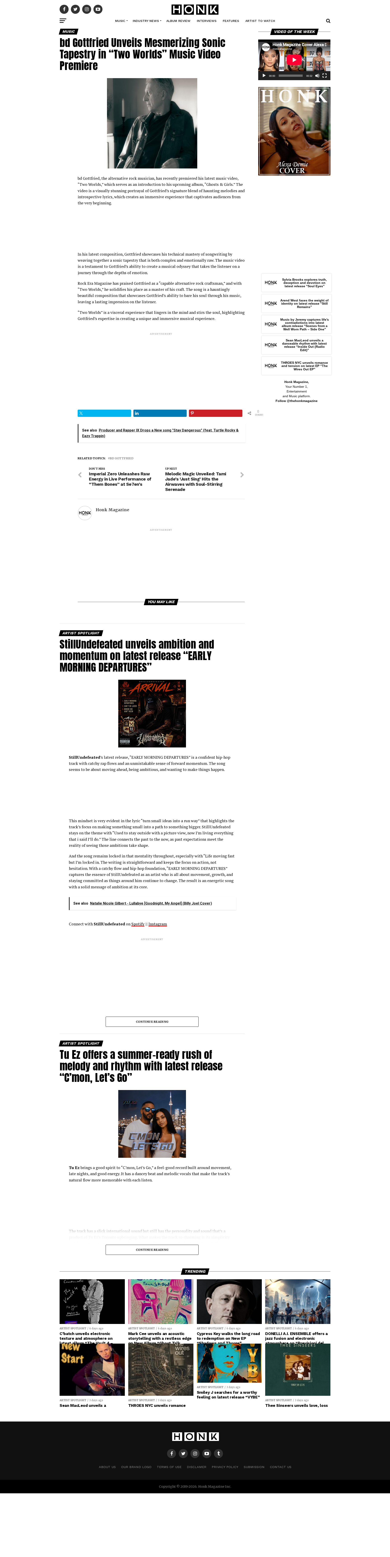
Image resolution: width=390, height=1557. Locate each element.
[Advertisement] (161, 367)
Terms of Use (169, 1467)
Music (120, 21)
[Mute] (317, 75)
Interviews (206, 21)
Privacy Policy (225, 1467)
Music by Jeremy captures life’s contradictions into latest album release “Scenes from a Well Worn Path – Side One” (304, 324)
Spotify (137, 924)
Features (231, 21)
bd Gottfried (121, 458)
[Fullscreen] (324, 75)
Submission (254, 1467)
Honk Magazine (112, 509)
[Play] (264, 75)
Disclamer (196, 1467)
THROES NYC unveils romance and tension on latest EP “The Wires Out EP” (304, 366)
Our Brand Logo (136, 1467)
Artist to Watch (260, 21)
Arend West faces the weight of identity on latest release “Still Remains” (304, 304)
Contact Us (280, 1467)
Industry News (146, 21)
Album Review (178, 21)
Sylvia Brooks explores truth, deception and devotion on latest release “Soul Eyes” (304, 283)
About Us (107, 1467)
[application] (294, 60)
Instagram (158, 924)
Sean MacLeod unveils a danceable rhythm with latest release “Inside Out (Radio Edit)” (304, 345)
